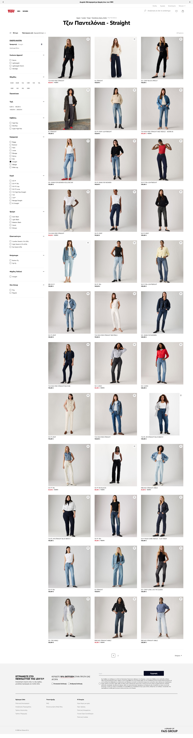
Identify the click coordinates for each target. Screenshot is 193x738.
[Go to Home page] (11, 11)
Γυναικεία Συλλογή (60, 684)
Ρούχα (88, 18)
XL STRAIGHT (99, 81)
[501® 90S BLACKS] (116, 465)
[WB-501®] (69, 261)
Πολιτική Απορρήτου (83, 710)
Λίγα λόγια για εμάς (83, 703)
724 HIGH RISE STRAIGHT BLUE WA (59, 386)
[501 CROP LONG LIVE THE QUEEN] (162, 567)
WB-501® (51, 284)
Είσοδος (155, 6)
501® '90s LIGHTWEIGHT (149, 182)
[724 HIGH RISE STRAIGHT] (69, 58)
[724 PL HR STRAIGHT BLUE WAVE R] (69, 516)
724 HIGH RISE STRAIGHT (56, 81)
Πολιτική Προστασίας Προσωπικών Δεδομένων (128, 679)
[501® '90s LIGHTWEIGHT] (162, 160)
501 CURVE (98, 386)
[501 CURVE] (116, 363)
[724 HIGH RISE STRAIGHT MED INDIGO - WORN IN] (162, 109)
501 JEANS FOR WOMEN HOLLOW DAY (60, 182)
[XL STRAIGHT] (116, 58)
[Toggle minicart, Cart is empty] (182, 11)
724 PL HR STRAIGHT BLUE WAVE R (59, 539)
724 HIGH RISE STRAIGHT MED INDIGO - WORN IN (157, 132)
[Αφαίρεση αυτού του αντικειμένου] (41, 44)
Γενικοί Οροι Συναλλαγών (85, 713)
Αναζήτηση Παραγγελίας (23, 706)
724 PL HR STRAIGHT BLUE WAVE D (152, 437)
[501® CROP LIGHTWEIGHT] (116, 109)
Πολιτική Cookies (82, 717)
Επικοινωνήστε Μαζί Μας (54, 706)
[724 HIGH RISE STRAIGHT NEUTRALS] (116, 312)
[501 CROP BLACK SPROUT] (162, 58)
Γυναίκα (84, 18)
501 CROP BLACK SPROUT (149, 81)
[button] (157, 10)
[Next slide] (190, 2)
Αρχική (78, 18)
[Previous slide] (3, 2)
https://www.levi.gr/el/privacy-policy (109, 680)
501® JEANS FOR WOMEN (103, 182)
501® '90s (98, 284)
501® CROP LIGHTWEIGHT (103, 132)
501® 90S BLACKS (100, 488)
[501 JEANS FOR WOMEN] (162, 312)
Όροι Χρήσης (81, 706)
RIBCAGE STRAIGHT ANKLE (149, 488)
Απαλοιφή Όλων (14, 48)
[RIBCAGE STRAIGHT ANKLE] (162, 465)
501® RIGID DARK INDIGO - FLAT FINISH (154, 539)
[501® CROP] (116, 210)
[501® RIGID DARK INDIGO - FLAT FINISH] (162, 516)
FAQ (47, 703)
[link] (49, 655)
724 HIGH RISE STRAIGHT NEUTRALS (106, 335)
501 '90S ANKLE (53, 640)
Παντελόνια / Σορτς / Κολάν (99, 18)
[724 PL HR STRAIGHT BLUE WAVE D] (162, 414)
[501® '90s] (116, 261)
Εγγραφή (162, 6)
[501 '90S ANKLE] (69, 618)
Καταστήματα (172, 6)
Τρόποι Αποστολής (21, 710)
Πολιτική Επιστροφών (22, 703)
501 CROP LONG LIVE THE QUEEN (152, 590)
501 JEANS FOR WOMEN (149, 335)
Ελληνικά (181, 6)
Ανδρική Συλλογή (76, 684)
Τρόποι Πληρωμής (21, 713)
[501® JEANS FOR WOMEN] (116, 160)
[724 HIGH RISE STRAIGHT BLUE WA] (69, 363)
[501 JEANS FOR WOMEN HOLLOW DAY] (69, 160)
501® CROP (98, 233)
